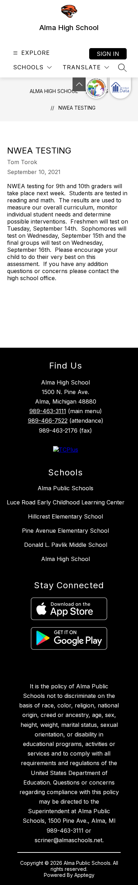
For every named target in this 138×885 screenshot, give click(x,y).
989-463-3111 (47, 411)
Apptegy (84, 875)
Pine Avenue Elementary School (65, 530)
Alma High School (54, 91)
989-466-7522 (48, 420)
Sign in (108, 53)
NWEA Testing (77, 108)
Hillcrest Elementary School (65, 516)
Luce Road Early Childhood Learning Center (66, 502)
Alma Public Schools (65, 488)
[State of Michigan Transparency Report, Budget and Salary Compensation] (96, 88)
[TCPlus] (65, 449)
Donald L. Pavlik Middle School (65, 544)
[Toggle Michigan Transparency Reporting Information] (79, 84)
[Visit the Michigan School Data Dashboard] (120, 88)
